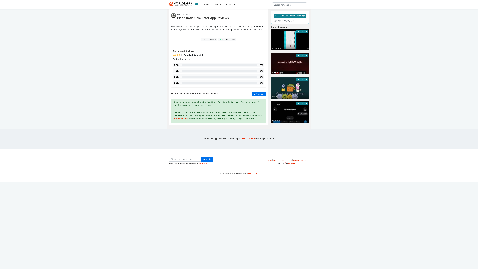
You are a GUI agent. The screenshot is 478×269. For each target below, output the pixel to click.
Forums (217, 4)
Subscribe (207, 159)
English (269, 160)
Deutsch (296, 160)
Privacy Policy (253, 173)
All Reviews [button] (258, 94)
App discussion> (228, 39)
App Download (209, 39)
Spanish (276, 160)
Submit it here (248, 138)
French (289, 160)
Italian (283, 160)
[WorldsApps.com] (181, 4)
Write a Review (181, 118)
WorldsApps (292, 163)
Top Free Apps (202, 163)
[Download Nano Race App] (290, 39)
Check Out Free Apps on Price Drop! (290, 16)
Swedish (304, 160)
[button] (197, 4)
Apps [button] (206, 4)
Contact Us (230, 4)
